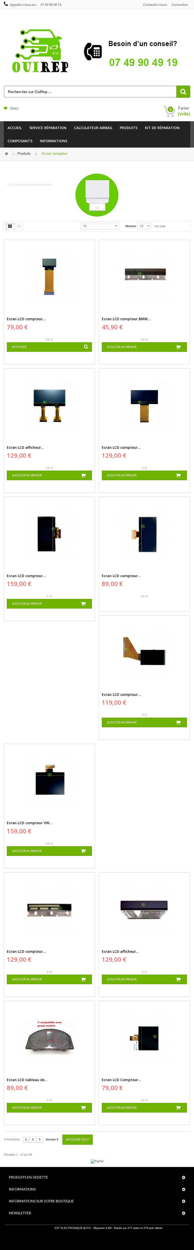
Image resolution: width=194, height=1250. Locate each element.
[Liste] (18, 226)
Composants (20, 140)
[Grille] (10, 226)
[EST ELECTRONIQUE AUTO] (97, 51)
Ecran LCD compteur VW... (29, 822)
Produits (128, 127)
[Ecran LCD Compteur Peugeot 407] (144, 1038)
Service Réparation (47, 127)
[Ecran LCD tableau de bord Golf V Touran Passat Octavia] (49, 1038)
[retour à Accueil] (6, 153)
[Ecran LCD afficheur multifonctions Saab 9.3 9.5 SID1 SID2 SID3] (144, 910)
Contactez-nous (155, 4)
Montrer (131, 226)
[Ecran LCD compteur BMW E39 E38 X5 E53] (144, 277)
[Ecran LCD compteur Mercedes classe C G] (49, 534)
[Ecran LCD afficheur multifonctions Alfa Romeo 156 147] (49, 406)
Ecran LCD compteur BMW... (126, 318)
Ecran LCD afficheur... (25, 447)
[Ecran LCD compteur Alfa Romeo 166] (49, 277)
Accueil (15, 127)
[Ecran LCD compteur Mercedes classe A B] (144, 534)
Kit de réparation (162, 127)
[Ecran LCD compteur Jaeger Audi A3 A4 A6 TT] (144, 653)
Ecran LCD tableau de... (27, 1079)
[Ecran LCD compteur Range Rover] (49, 910)
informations (53, 140)
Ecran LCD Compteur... (121, 1079)
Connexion (180, 4)
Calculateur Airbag (93, 127)
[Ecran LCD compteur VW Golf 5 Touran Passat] (49, 781)
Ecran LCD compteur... (26, 318)
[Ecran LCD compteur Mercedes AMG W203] (144, 406)
